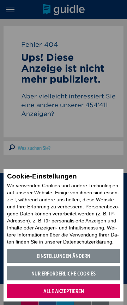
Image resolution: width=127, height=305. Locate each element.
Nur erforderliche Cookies (63, 273)
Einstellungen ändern (63, 256)
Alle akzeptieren (63, 291)
